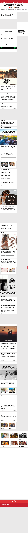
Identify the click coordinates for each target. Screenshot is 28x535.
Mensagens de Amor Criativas (21, 30)
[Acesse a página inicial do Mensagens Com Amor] (14, 1)
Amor (18, 4)
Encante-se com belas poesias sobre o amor (7, 99)
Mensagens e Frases (13, 4)
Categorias (8, 4)
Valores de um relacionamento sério (5, 172)
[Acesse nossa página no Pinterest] (14, 502)
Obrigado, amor (3, 401)
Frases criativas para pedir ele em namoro (22, 33)
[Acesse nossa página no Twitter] (12, 502)
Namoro (20, 4)
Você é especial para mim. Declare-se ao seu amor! (7, 255)
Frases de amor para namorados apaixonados (21, 24)
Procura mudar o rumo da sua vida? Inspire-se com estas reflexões (8, 349)
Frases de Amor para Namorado (21, 32)
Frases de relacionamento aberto (5, 178)
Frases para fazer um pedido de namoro (6, 398)
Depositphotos (8, 504)
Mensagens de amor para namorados (21, 31)
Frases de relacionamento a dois (5, 175)
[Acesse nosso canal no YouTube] (15, 502)
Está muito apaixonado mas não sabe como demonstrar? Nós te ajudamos (8, 157)
